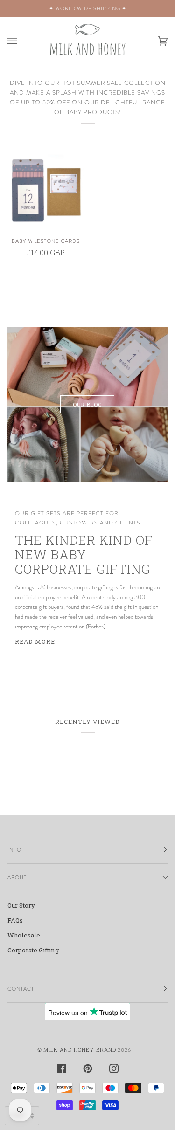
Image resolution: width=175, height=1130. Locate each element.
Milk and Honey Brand (79, 1049)
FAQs (15, 920)
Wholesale (23, 935)
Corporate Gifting (33, 950)
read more (35, 641)
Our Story (21, 905)
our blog (87, 404)
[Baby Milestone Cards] (45, 191)
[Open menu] (21, 41)
